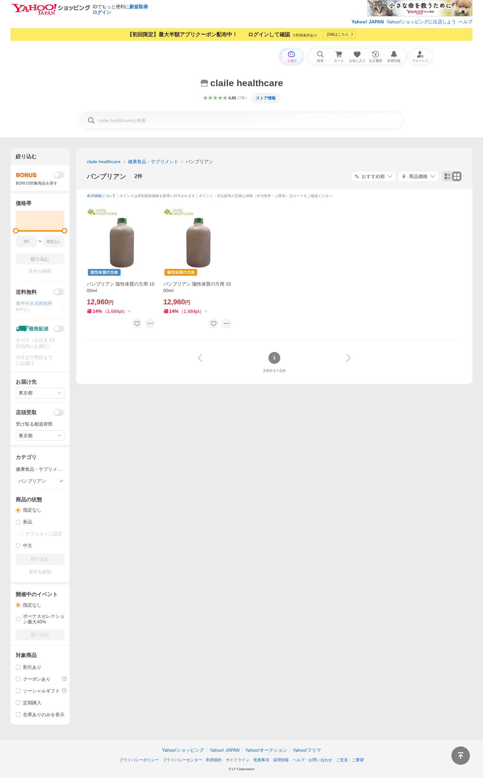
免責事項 (261, 760)
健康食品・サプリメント (153, 161)
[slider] (16, 231)
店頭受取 (26, 412)
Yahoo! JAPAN (368, 21)
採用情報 (281, 760)
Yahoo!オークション (266, 750)
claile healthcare (104, 161)
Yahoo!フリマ (307, 750)
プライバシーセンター (182, 760)
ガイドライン (237, 760)
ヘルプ (465, 21)
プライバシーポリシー (139, 760)
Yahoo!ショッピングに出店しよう (421, 21)
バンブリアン (106, 176)
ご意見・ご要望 (350, 760)
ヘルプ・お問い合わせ (312, 760)
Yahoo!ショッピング (183, 750)
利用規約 (214, 760)
